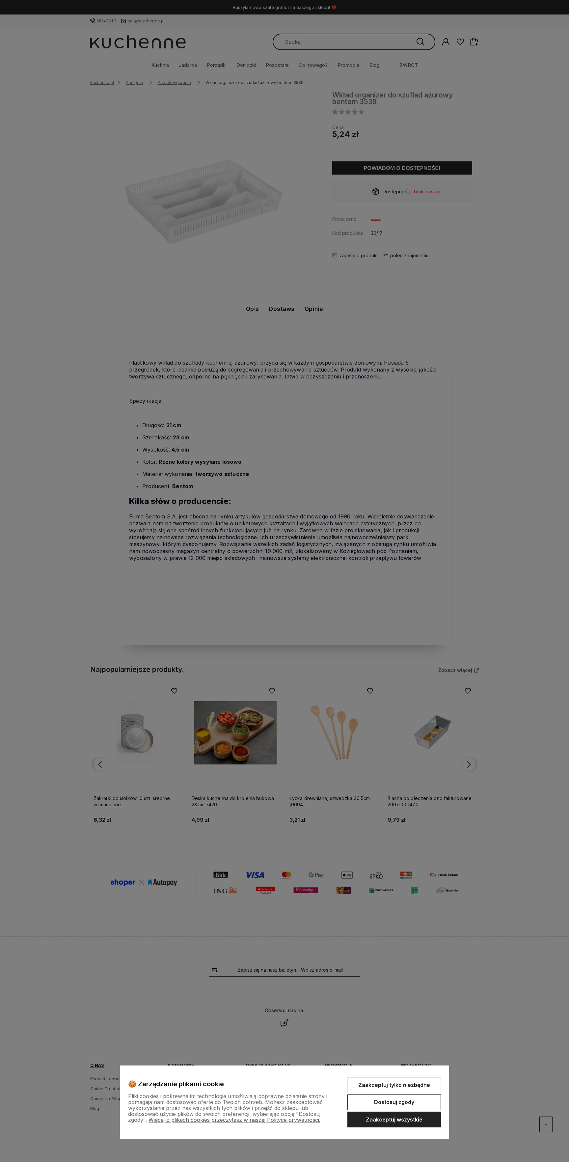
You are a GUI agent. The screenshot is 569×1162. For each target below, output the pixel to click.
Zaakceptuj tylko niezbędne (394, 1085)
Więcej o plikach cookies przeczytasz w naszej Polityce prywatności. (234, 1120)
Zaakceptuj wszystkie (394, 1119)
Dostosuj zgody (394, 1102)
